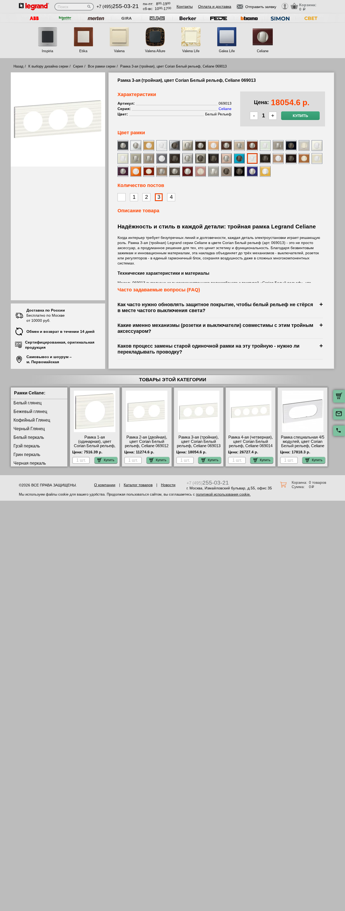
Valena (119, 51)
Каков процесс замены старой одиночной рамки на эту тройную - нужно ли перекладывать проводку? (208, 349)
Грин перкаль (26, 454)
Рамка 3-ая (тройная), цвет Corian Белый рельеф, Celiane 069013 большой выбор (198, 443)
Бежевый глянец (30, 411)
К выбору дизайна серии (48, 66)
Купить (300, 116)
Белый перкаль (28, 437)
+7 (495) (117, 6)
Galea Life (227, 51)
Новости (168, 485)
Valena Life (190, 51)
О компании (104, 485)
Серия (78, 66)
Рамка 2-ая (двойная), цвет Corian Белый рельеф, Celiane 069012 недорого (146, 443)
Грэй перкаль (26, 446)
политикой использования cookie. (223, 494)
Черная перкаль (29, 463)
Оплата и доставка (214, 6)
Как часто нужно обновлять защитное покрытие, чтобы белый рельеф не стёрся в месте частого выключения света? (215, 307)
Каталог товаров (138, 485)
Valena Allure (155, 51)
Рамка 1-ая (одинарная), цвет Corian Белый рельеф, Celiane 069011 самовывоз (94, 446)
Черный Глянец (29, 428)
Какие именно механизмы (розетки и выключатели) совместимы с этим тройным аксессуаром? (215, 328)
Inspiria (47, 51)
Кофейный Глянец (31, 420)
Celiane (262, 51)
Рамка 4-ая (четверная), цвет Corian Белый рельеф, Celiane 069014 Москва (250, 443)
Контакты (185, 6)
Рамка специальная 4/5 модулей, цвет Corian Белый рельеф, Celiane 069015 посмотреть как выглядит (302, 446)
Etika (83, 51)
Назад (18, 66)
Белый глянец (27, 403)
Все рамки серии (101, 66)
